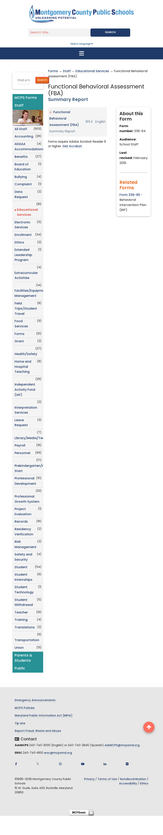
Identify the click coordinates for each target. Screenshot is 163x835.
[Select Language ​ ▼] (93, 44)
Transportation (27, 640)
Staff (67, 71)
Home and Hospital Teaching (23, 367)
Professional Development (25, 481)
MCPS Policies (25, 708)
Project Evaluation (23, 512)
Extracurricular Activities (26, 276)
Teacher (21, 612)
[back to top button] (148, 727)
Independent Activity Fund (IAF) (25, 389)
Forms (19, 334)
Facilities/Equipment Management (29, 293)
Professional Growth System (27, 499)
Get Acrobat (72, 146)
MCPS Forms (26, 98)
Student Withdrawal (24, 603)
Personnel (22, 453)
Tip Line (20, 723)
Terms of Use (107, 779)
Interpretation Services (26, 410)
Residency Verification (24, 532)
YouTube (82, 763)
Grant (19, 341)
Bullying (21, 177)
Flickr (127, 763)
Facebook (15, 763)
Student (21, 567)
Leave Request (21, 423)
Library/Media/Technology (29, 438)
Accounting (24, 136)
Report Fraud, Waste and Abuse (38, 731)
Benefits (21, 157)
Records (21, 521)
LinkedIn (105, 763)
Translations (25, 627)
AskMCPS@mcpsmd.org (122, 745)
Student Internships (23, 577)
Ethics (19, 242)
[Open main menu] (81, 53)
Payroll (20, 445)
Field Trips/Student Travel (26, 309)
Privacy (89, 779)
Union (19, 648)
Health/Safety (26, 354)
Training (21, 620)
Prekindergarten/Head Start (29, 468)
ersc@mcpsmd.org (58, 753)
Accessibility (128, 783)
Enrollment (23, 235)
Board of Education (23, 167)
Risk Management (25, 544)
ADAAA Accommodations (29, 147)
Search (110, 32)
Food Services (21, 324)
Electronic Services (22, 225)
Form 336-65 (129, 195)
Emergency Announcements (35, 700)
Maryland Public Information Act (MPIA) (43, 715)
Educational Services (27, 212)
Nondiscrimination (133, 779)
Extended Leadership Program (23, 255)
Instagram (60, 763)
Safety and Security (23, 557)
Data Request (21, 194)
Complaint (23, 184)
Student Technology (24, 590)
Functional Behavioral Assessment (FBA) (64, 119)
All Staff (21, 129)
